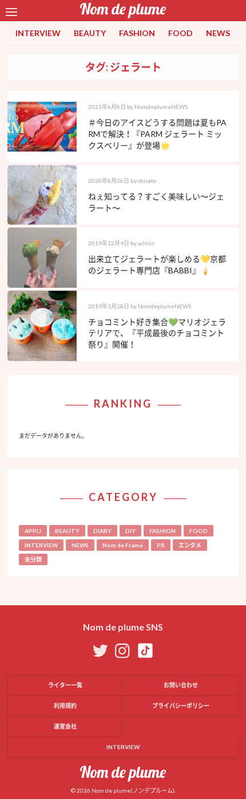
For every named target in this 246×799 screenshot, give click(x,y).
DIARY (102, 530)
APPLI (33, 530)
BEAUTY (90, 33)
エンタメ (189, 545)
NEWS (218, 33)
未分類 (33, 559)
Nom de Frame (122, 545)
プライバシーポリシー (180, 705)
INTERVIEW (38, 33)
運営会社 (65, 726)
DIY (130, 530)
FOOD (180, 33)
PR (161, 545)
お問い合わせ (181, 685)
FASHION (137, 33)
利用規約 (65, 705)
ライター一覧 (65, 685)
